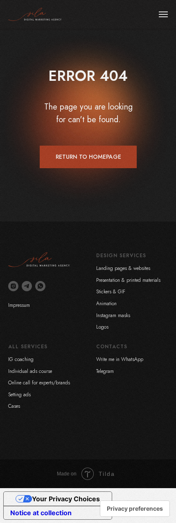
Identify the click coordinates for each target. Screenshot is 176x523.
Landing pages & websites (123, 268)
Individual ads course (30, 371)
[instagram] (13, 286)
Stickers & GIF (110, 291)
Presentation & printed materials (128, 280)
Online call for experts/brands (39, 382)
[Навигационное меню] (163, 14)
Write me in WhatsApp (119, 359)
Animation (106, 303)
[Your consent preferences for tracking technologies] (134, 508)
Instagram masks (113, 315)
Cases (14, 406)
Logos (102, 327)
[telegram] (27, 286)
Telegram (105, 371)
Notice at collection (41, 513)
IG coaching (21, 359)
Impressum (19, 305)
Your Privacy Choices (66, 499)
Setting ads (19, 394)
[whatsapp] (40, 286)
